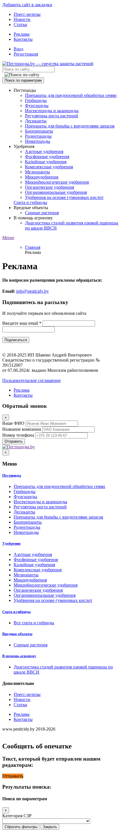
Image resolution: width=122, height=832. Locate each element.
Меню (8, 237)
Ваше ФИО (13, 423)
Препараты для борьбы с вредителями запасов (70, 126)
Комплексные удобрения (49, 166)
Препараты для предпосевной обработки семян (71, 95)
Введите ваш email (21, 323)
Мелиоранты (37, 171)
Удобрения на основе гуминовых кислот (64, 197)
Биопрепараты (39, 131)
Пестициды (11, 475)
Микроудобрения (41, 177)
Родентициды (38, 136)
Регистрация (26, 54)
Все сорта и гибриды (34, 622)
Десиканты (36, 120)
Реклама (22, 34)
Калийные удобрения (45, 161)
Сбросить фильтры (21, 827)
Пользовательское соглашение (31, 380)
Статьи (20, 24)
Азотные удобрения (44, 151)
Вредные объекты (17, 634)
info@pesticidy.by (32, 291)
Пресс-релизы (27, 14)
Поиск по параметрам (23, 80)
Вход (18, 48)
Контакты (23, 39)
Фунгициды (37, 105)
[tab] (61, 475)
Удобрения (11, 543)
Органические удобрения (49, 187)
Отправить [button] (12, 776)
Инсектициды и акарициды (52, 110)
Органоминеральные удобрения (56, 192)
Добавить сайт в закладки (27, 4)
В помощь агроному (19, 656)
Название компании (21, 429)
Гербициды (36, 100)
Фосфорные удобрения (47, 156)
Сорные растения (42, 212)
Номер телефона (18, 435)
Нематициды (37, 141)
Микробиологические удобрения (57, 182)
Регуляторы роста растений (51, 115)
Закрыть (50, 827)
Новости (22, 19)
